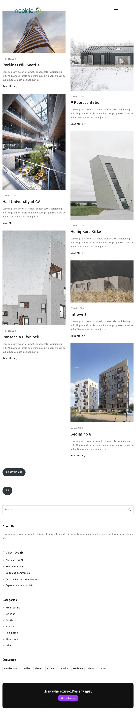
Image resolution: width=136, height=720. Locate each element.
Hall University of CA (21, 202)
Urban (8, 645)
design (38, 668)
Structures (11, 639)
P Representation (86, 102)
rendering (78, 668)
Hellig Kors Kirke (85, 232)
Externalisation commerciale (22, 579)
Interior (9, 626)
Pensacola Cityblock (20, 337)
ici (7, 490)
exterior (51, 668)
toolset (102, 668)
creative (26, 668)
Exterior (10, 614)
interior (64, 668)
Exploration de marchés (19, 585)
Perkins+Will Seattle (21, 65)
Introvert (78, 314)
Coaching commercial (18, 573)
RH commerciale (14, 566)
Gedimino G (81, 434)
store (91, 668)
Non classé (11, 633)
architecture (10, 668)
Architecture (12, 607)
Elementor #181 (14, 560)
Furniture (10, 620)
